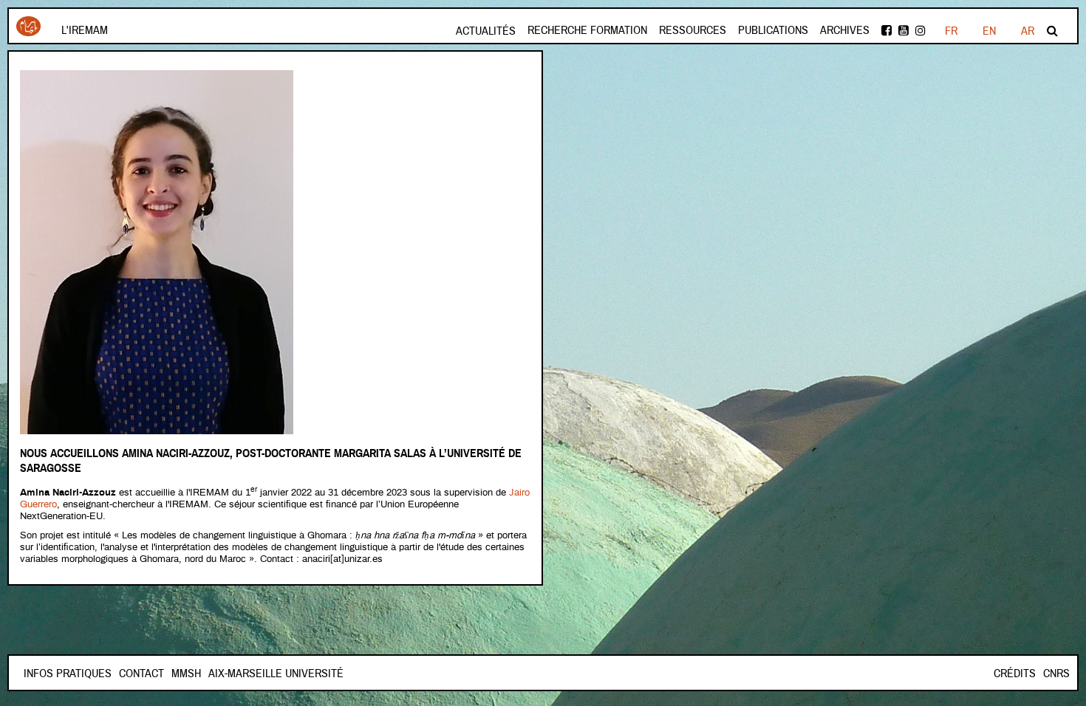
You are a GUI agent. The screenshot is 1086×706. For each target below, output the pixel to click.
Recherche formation (587, 30)
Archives (845, 30)
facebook (887, 31)
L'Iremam (84, 30)
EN (989, 31)
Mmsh (186, 673)
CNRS (1056, 673)
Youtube (904, 31)
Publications (773, 30)
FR (951, 31)
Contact (141, 673)
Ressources (692, 30)
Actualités (486, 31)
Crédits (1015, 673)
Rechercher (1053, 31)
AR (1027, 31)
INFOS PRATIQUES (68, 673)
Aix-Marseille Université (276, 673)
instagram (921, 31)
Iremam (28, 31)
